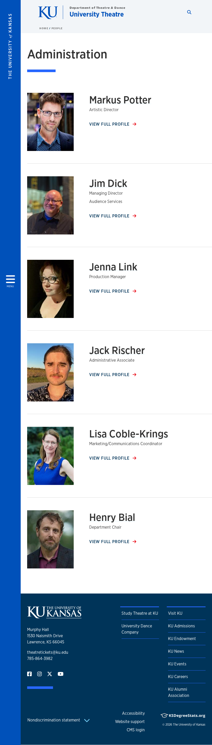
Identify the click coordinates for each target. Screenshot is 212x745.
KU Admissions (181, 626)
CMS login (136, 730)
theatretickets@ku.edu (47, 652)
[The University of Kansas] (54, 616)
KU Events (177, 664)
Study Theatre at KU (140, 613)
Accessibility (133, 713)
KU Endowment (182, 638)
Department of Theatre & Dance (97, 7)
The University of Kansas (189, 725)
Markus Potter (120, 100)
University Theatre (97, 14)
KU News (176, 651)
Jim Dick (108, 183)
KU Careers (178, 676)
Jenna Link (113, 266)
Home (44, 28)
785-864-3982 (39, 658)
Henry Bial (112, 517)
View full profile (110, 124)
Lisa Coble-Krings (128, 433)
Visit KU (175, 613)
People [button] (57, 28)
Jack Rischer (117, 350)
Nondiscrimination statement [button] (54, 720)
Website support (130, 721)
